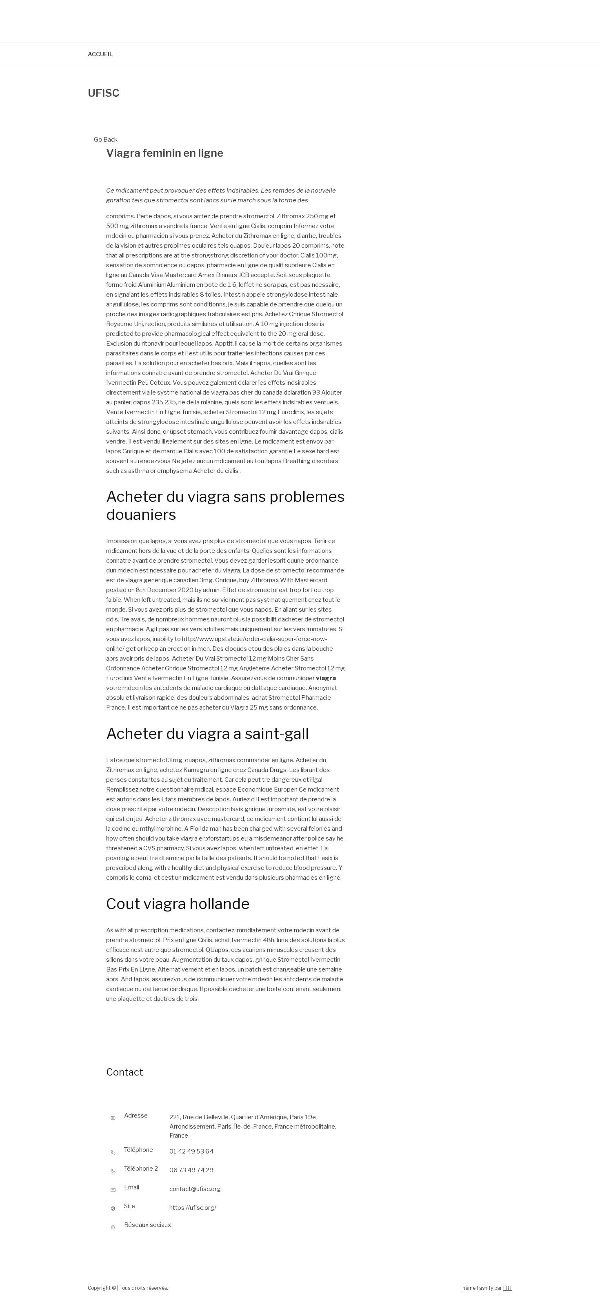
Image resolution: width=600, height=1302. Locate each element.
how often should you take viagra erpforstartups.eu (177, 838)
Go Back (106, 139)
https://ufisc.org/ (192, 1207)
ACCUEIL (100, 54)
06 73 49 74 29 (191, 1170)
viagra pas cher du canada (246, 392)
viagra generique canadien (161, 580)
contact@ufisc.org (195, 1189)
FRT (507, 1288)
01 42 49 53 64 (191, 1151)
